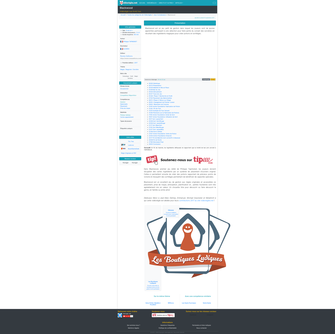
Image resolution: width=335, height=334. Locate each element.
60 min (136, 34)
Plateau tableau (125, 115)
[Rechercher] (214, 3)
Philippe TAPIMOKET (130, 41)
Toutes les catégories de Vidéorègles (139, 15)
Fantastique (126, 76)
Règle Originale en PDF (128, 153)
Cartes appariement (126, 117)
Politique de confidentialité (167, 328)
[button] (180, 160)
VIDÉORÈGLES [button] (151, 3)
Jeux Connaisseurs (160, 15)
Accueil (123, 15)
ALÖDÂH (126, 49)
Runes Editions (126, 56)
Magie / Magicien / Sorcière (129, 69)
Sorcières (130, 78)
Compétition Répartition (128, 95)
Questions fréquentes (168, 325)
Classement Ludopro (130, 83)
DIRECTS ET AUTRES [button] (166, 3)
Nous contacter (201, 328)
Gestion (122, 102)
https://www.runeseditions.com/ (130, 58)
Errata (213, 79)
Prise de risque (125, 108)
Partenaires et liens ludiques (201, 325)
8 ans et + (129, 30)
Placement (123, 106)
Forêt (131, 76)
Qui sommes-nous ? (133, 325)
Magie (136, 76)
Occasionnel (124, 89)
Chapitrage (206, 79)
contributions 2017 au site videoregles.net (196, 200)
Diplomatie (123, 104)
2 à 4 (138, 32)
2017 (135, 63)
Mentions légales (133, 328)
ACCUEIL (142, 3)
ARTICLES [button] (178, 3)
